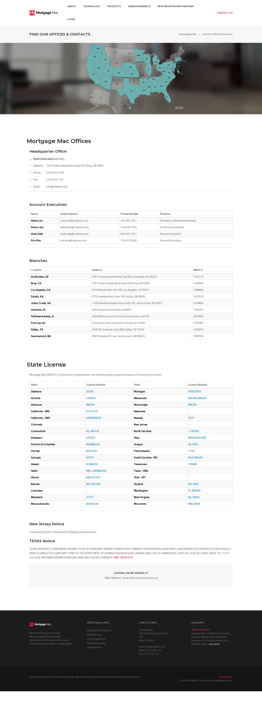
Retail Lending (94, 634)
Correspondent (94, 647)
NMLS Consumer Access (106, 677)
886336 (58, 159)
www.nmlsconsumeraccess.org (140, 577)
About (71, 6)
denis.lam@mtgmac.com (75, 227)
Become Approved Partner (176, 6)
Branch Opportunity (96, 639)
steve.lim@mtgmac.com (74, 220)
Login (71, 19)
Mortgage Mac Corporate (99, 630)
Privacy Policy (226, 677)
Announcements (139, 6)
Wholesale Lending (96, 643)
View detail (214, 644)
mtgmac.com (225, 12)
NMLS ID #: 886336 (200, 630)
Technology (91, 6)
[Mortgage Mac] (43, 12)
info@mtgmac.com (57, 186)
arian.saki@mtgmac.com (75, 233)
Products (114, 6)
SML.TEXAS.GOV (123, 557)
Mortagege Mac (188, 34)
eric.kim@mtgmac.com (74, 240)
